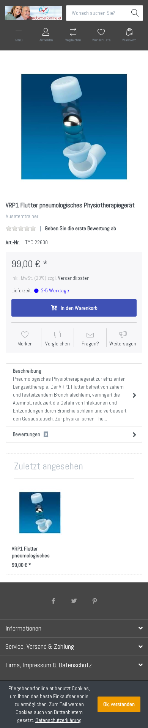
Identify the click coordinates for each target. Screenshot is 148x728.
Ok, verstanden (119, 704)
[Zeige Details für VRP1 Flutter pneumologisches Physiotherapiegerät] (40, 513)
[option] (74, 126)
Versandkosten (74, 278)
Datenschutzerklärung (58, 720)
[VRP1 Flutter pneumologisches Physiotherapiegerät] (74, 126)
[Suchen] (135, 13)
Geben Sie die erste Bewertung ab (80, 228)
